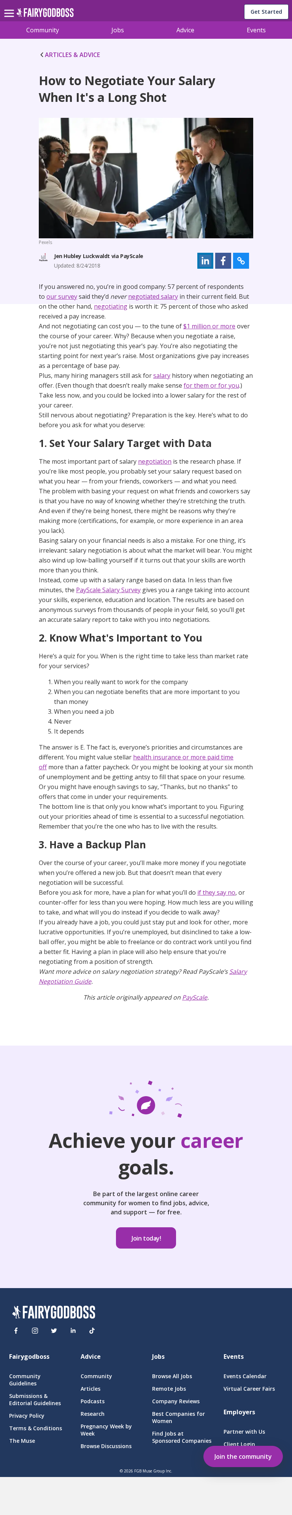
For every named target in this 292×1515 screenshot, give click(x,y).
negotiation (154, 461)
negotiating (110, 306)
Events (256, 30)
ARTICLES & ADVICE (72, 55)
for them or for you (211, 385)
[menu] (10, 7)
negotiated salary (153, 296)
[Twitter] (54, 1330)
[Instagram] (35, 1330)
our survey (61, 296)
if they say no (216, 892)
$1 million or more (209, 326)
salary (161, 375)
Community (42, 30)
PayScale (194, 997)
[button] (205, 261)
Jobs (117, 30)
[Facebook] (16, 1330)
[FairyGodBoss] (53, 1313)
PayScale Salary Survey (108, 590)
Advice (185, 30)
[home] (45, 14)
